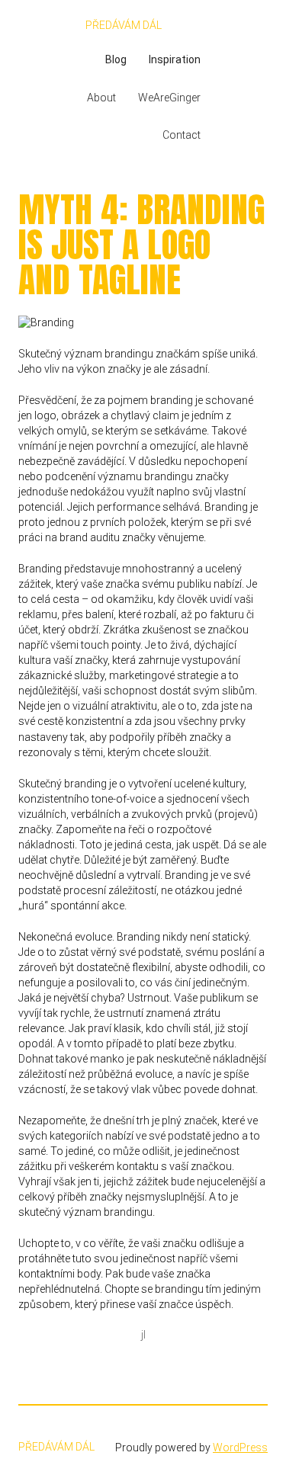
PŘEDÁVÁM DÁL (123, 25)
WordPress (240, 1447)
